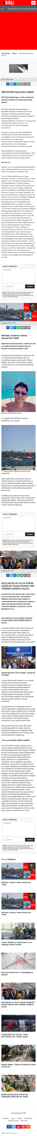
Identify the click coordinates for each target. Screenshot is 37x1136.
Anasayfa (6, 1118)
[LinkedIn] (14, 84)
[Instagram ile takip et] (23, 1127)
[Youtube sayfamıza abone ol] (18, 1127)
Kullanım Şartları (13, 1121)
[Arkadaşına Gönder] (21, 84)
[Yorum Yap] (28, 84)
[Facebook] (7, 84)
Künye (13, 1118)
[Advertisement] (18, 31)
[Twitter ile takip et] (13, 1127)
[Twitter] (11, 84)
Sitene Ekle (24, 1121)
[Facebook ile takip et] (9, 1127)
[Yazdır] (25, 84)
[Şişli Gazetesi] (8, 3)
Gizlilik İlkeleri (28, 1118)
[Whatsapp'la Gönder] (18, 84)
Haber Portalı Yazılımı (11, 1133)
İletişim (19, 1118)
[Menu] (33, 3)
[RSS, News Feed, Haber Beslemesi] (28, 1127)
